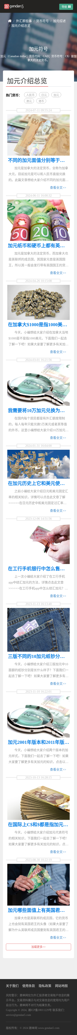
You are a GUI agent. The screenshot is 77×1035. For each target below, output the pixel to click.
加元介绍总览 (20, 25)
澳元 (29, 101)
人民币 (30, 95)
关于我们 (12, 986)
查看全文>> (58, 187)
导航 (64, 6)
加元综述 (59, 21)
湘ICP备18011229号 (40, 1010)
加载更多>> (38, 946)
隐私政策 (45, 986)
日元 (44, 95)
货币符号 (42, 21)
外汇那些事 (24, 21)
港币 (41, 101)
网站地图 (61, 986)
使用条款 (28, 986)
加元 (56, 95)
